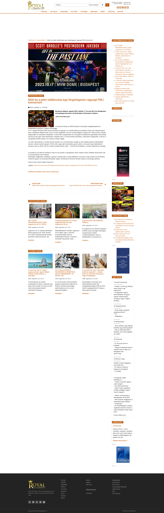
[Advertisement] (82, 26)
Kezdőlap (31, 40)
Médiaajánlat (116, 480)
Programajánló (40, 40)
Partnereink (115, 484)
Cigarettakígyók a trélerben (124, 95)
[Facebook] (118, 7)
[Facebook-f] (29, 502)
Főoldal (44, 11)
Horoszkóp (117, 426)
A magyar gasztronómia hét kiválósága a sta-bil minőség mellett (124, 225)
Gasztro (111, 11)
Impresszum (116, 482)
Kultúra (74, 11)
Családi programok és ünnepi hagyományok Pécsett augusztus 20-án (66, 222)
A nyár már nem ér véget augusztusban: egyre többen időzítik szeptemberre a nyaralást (39, 273)
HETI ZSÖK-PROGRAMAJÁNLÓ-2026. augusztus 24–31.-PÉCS (37, 222)
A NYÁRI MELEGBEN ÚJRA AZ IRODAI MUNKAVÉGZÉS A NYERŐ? (124, 240)
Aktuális (53, 11)
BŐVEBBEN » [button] (31, 240)
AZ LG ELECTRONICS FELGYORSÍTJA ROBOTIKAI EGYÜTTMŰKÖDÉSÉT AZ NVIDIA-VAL (65, 273)
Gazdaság (64, 11)
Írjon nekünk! (116, 493)
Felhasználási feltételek (119, 487)
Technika (84, 11)
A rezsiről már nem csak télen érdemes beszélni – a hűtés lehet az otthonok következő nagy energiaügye (93, 273)
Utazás (88, 482)
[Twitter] (125, 7)
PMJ (30, 130)
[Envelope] (128, 7)
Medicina (94, 11)
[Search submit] (107, 4)
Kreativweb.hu (132, 511)
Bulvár (120, 11)
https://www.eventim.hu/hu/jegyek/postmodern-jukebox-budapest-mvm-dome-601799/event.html (65, 165)
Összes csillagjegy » (120, 440)
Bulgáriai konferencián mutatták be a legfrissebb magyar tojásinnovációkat (123, 91)
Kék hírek (89, 484)
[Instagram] (123, 7)
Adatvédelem (116, 489)
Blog (113, 491)
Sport (102, 11)
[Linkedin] (120, 7)
